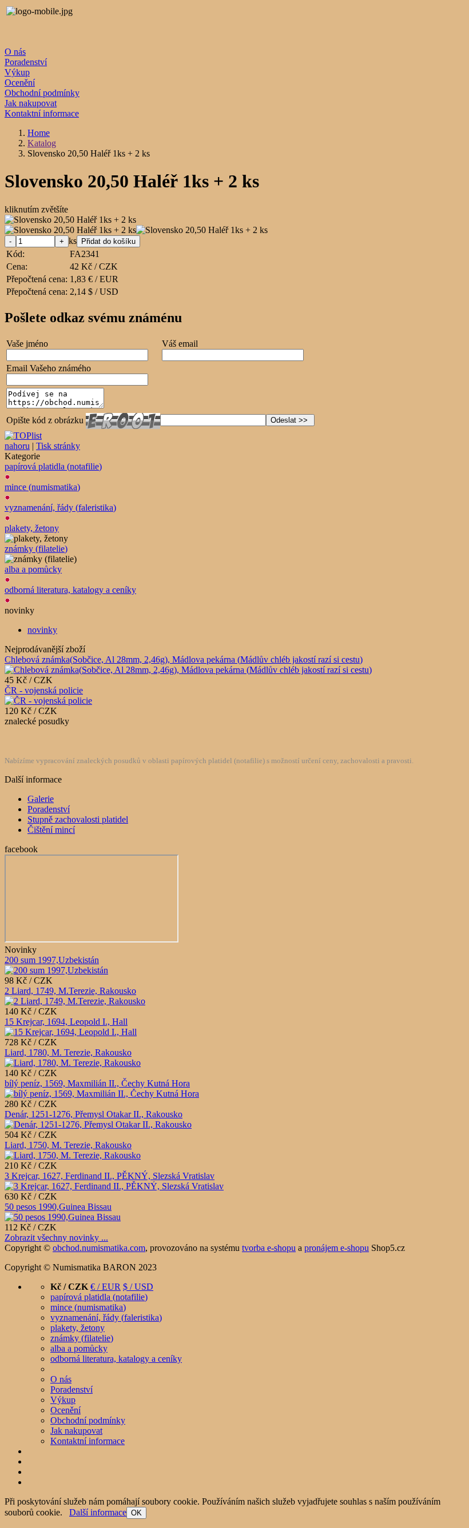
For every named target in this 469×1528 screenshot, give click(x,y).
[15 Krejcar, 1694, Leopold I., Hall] (71, 1032)
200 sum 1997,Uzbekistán (52, 960)
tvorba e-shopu (269, 1248)
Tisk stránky (58, 446)
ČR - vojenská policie (44, 690)
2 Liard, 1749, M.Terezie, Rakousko (70, 991)
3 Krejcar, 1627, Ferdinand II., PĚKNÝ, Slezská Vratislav (109, 1176)
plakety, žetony (32, 528)
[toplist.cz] (23, 435)
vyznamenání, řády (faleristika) (60, 507)
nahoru (17, 446)
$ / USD (138, 1287)
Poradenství (26, 62)
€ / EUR (105, 1287)
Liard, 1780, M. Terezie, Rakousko (68, 1052)
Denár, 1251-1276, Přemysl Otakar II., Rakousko (93, 1114)
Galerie (40, 799)
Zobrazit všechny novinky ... (56, 1237)
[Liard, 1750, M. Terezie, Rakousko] (73, 1155)
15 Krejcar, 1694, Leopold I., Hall (66, 1021)
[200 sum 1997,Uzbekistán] (56, 970)
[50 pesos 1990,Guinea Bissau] (63, 1217)
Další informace (97, 1512)
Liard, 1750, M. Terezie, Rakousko (68, 1145)
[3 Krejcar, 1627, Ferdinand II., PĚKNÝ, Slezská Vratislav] (114, 1186)
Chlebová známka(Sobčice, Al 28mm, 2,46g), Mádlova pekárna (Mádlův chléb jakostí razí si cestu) (184, 659)
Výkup (17, 72)
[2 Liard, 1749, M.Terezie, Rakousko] (75, 1001)
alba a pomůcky (33, 569)
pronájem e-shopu (336, 1248)
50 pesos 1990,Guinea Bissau (58, 1207)
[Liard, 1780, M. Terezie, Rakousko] (73, 1063)
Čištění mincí (51, 830)
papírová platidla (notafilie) (53, 466)
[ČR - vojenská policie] (48, 700)
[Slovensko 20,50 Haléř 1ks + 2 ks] (70, 220)
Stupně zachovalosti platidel (77, 819)
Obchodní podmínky (42, 93)
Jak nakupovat (31, 103)
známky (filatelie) (36, 549)
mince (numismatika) (42, 487)
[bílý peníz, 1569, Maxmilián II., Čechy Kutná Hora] (102, 1093)
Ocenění (20, 82)
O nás (15, 52)
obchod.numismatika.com (99, 1248)
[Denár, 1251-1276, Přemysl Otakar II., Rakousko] (98, 1124)
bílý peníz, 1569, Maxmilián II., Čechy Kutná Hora (97, 1083)
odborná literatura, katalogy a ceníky (70, 590)
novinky (42, 630)
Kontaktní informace (42, 113)
